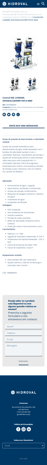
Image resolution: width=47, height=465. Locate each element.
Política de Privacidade (23, 424)
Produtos (13, 12)
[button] (38, 4)
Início (5, 12)
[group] (14, 85)
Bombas (13, 107)
